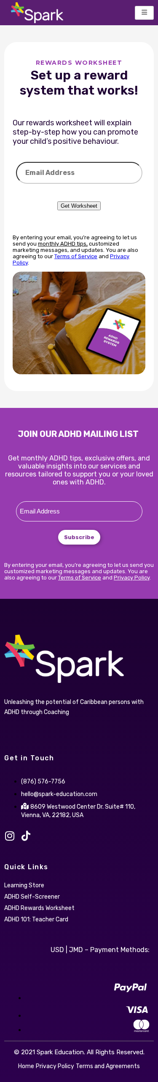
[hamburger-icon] (144, 13)
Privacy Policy (132, 577)
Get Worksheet (79, 206)
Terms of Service (75, 256)
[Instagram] (9, 836)
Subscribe (79, 537)
